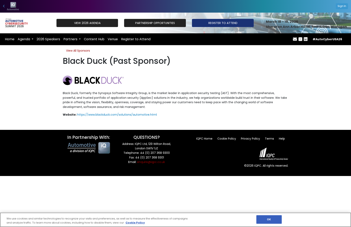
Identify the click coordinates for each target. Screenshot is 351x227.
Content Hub (94, 39)
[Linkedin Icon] (306, 39)
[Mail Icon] (295, 39)
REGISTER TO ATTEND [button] (222, 23)
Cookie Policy (226, 139)
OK (269, 219)
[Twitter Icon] (300, 39)
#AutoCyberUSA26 (327, 39)
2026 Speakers (48, 39)
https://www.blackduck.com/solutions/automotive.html (117, 115)
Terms (269, 139)
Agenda (24, 39)
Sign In (342, 6)
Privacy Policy (250, 139)
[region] (175, 220)
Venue (113, 39)
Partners (70, 39)
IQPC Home (204, 139)
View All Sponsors (78, 51)
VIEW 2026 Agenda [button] (87, 23)
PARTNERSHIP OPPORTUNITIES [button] (155, 23)
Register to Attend (136, 39)
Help (282, 139)
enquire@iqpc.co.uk (151, 162)
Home (9, 39)
